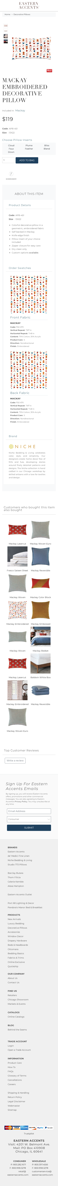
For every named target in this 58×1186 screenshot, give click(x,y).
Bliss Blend (47, 147)
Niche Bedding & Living (20, 860)
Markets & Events (17, 1004)
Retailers (12, 995)
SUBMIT (29, 827)
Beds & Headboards (18, 945)
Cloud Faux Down (11, 148)
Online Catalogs (16, 1016)
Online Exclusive (16, 962)
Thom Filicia (14, 877)
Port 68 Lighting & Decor (21, 903)
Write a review (15, 760)
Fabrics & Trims (16, 957)
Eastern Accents (16, 851)
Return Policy (15, 1097)
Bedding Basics (16, 953)
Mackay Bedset (40, 650)
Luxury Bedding (16, 923)
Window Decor (15, 936)
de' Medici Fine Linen (18, 856)
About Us (12, 978)
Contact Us (13, 982)
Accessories (14, 932)
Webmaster (14, 1105)
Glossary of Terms (17, 1075)
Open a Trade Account (19, 1050)
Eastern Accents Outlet (20, 894)
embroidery (11, 178)
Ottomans (13, 949)
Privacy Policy (21, 802)
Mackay (20, 110)
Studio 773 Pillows (17, 864)
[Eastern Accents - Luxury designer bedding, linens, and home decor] (29, 5)
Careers (12, 1084)
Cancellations (15, 1080)
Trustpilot (29, 1133)
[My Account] (49, 5)
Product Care (15, 1063)
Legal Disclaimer (16, 1101)
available (33, 252)
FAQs (10, 1071)
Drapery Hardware (17, 940)
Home (7, 14)
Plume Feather (29, 147)
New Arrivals (14, 919)
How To (11, 1067)
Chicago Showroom (18, 999)
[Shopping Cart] (53, 5)
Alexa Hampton (16, 886)
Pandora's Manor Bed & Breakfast (25, 907)
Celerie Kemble (15, 881)
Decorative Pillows (22, 14)
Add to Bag (27, 160)
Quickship (13, 966)
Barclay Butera (15, 873)
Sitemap (12, 1110)
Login (11, 1045)
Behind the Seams (17, 1029)
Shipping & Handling (18, 1092)
